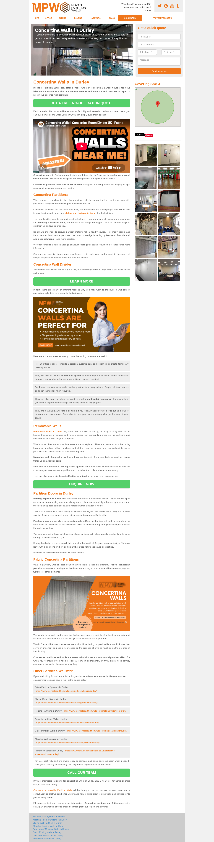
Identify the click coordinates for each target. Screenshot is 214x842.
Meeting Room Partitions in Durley (50, 819)
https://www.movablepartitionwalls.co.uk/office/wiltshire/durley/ (66, 691)
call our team (81, 773)
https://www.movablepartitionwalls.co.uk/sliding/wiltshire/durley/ (67, 702)
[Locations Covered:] (32, 3)
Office (48, 18)
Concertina (130, 18)
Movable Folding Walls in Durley (49, 826)
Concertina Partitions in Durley (48, 835)
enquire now (81, 484)
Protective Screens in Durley (47, 838)
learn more (81, 281)
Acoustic (96, 18)
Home (36, 18)
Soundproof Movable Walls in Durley (51, 829)
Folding (78, 18)
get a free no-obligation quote (81, 103)
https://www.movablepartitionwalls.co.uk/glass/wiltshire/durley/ (97, 730)
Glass (112, 18)
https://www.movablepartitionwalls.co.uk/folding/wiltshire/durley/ (95, 711)
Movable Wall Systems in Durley (49, 816)
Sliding (62, 18)
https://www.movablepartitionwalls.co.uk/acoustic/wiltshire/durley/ (67, 722)
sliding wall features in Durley (81, 213)
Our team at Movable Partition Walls (52, 790)
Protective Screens (162, 18)
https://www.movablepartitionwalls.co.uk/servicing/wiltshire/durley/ (68, 742)
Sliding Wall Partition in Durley (47, 823)
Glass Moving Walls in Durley (47, 832)
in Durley (47, 431)
